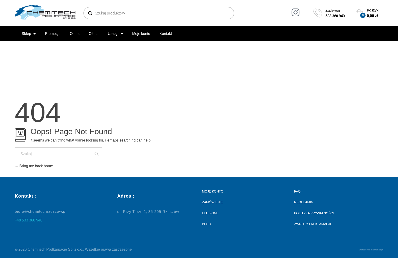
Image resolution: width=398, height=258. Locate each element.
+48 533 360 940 (28, 220)
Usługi (113, 34)
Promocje (53, 34)
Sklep (26, 34)
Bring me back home (35, 166)
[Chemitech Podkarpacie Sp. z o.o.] (45, 12)
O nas (74, 34)
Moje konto (141, 34)
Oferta (94, 34)
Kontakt (165, 34)
